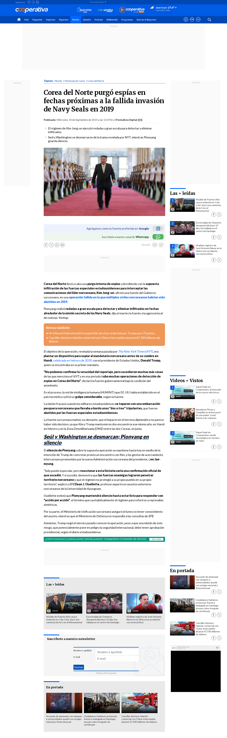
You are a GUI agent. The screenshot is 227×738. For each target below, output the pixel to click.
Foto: (48, 150)
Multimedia (112, 19)
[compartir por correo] (154, 245)
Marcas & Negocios (146, 19)
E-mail (76, 657)
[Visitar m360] (192, 22)
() (135, 351)
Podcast (99, 19)
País (26, 19)
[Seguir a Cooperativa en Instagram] (37, 2)
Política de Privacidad (106, 673)
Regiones (63, 19)
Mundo (75, 19)
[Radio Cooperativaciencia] (105, 10)
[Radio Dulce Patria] (84, 10)
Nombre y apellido (82, 650)
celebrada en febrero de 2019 (72, 360)
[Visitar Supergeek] (198, 22)
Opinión (87, 19)
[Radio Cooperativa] (131, 10)
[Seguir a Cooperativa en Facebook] (29, 2)
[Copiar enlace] (161, 245)
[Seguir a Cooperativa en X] (33, 2)
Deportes (50, 19)
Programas (127, 19)
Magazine (37, 19)
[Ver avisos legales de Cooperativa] (186, 22)
